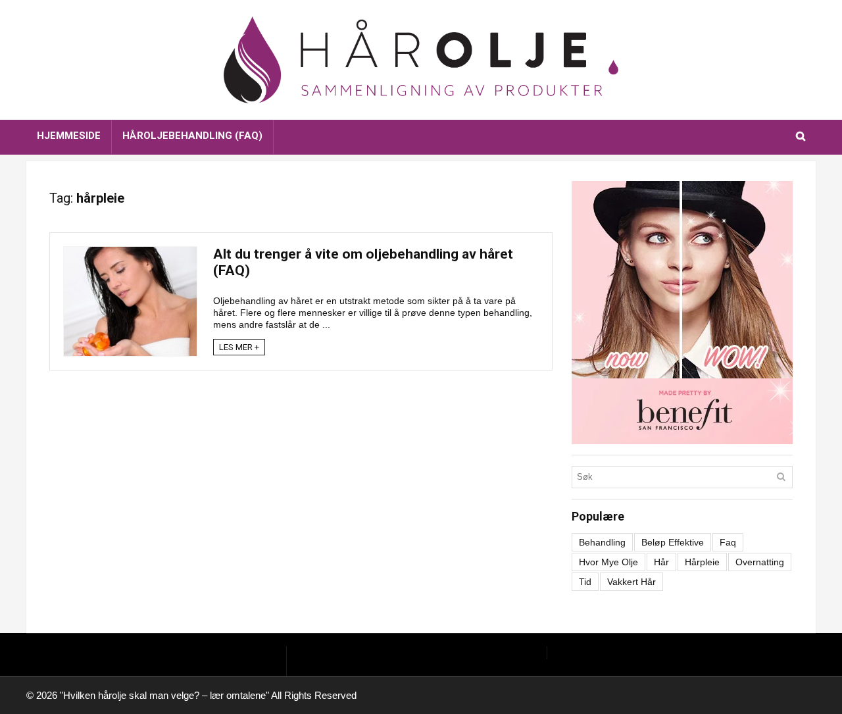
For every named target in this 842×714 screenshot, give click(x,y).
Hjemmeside (69, 135)
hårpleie (702, 562)
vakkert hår (631, 581)
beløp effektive (672, 542)
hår (661, 562)
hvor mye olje (608, 562)
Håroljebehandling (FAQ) (192, 135)
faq (728, 542)
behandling (602, 542)
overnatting (759, 562)
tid (585, 581)
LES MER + (239, 347)
